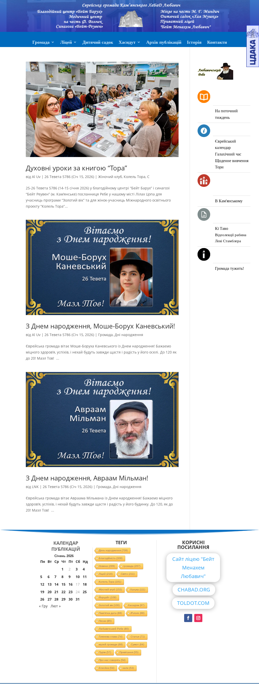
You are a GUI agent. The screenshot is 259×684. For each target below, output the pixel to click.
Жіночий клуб (110, 176)
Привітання (128, 652)
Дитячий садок (97, 42)
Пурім (105, 652)
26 (42, 599)
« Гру (43, 606)
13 (50, 584)
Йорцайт (107, 597)
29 (63, 599)
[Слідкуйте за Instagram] (198, 618)
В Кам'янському (229, 201)
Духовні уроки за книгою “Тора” (76, 167)
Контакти (217, 42)
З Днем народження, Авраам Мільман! (87, 477)
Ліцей (66, 42)
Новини (107, 566)
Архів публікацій (163, 42)
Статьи (138, 636)
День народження (113, 550)
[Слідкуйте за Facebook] (188, 618)
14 (56, 584)
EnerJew (106, 668)
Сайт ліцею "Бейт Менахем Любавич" (193, 568)
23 (71, 591)
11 (85, 576)
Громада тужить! (229, 268)
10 (78, 576)
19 (42, 591)
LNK (35, 486)
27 (50, 599)
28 (56, 599)
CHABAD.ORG (194, 589)
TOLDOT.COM (193, 603)
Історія (194, 42)
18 (85, 584)
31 (78, 599)
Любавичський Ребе (114, 628)
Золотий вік (109, 605)
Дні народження (129, 334)
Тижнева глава (110, 636)
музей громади (111, 644)
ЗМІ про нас (129, 54)
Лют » (56, 606)
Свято (128, 573)
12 (42, 584)
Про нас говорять (112, 660)
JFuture (137, 613)
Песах (105, 621)
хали (128, 668)
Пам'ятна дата (110, 613)
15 (63, 584)
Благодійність (110, 558)
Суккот (137, 644)
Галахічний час (228, 154)
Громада (41, 42)
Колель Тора (134, 176)
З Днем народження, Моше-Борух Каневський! (100, 325)
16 (71, 584)
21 (56, 591)
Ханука (137, 589)
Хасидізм (136, 605)
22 (63, 591)
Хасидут (127, 42)
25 (85, 591)
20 (50, 591)
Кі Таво (221, 228)
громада (131, 566)
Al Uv (36, 176)
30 (71, 599)
